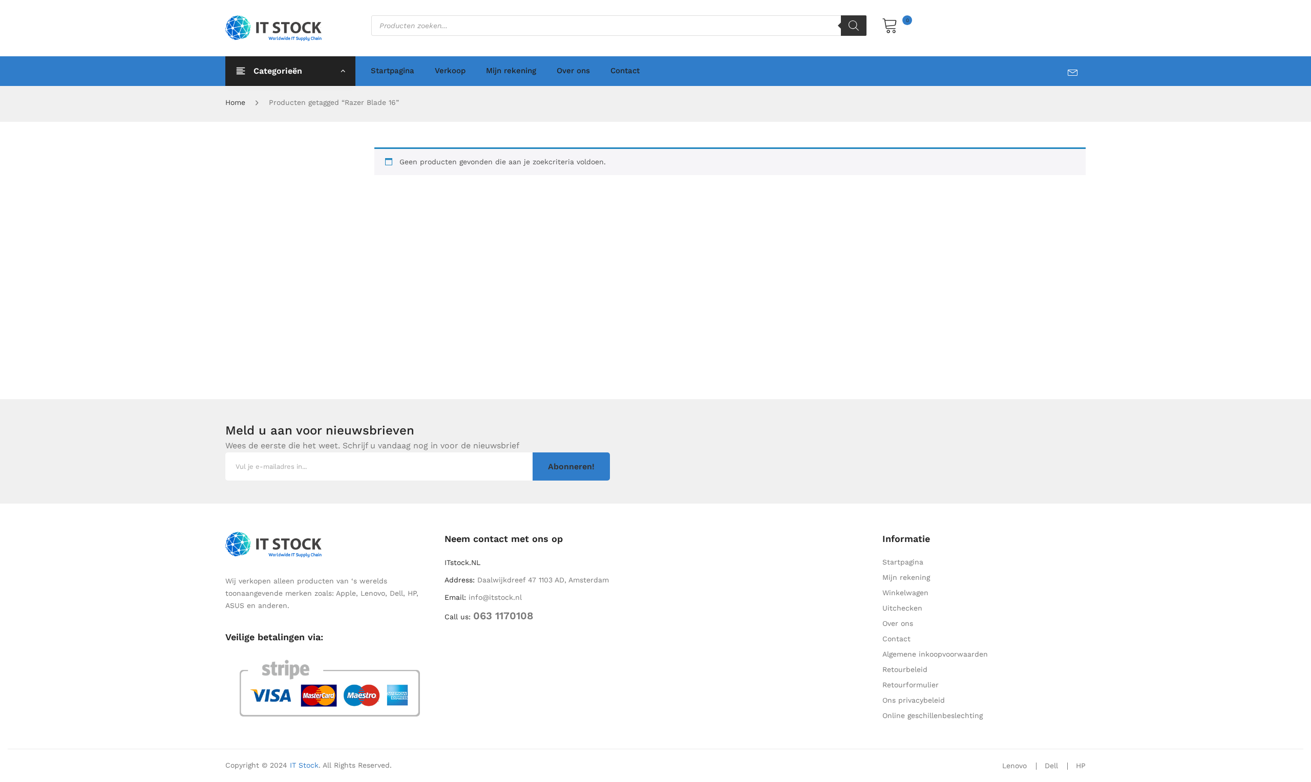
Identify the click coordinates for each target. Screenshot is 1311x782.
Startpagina (392, 70)
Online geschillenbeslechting (932, 715)
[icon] (1077, 70)
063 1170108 (503, 616)
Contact (625, 70)
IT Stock (304, 765)
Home (235, 102)
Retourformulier (910, 685)
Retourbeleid (904, 669)
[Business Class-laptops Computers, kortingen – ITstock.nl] (276, 28)
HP (1081, 766)
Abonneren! (571, 466)
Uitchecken (902, 608)
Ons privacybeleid (913, 700)
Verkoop (450, 70)
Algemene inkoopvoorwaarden (935, 654)
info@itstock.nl (495, 597)
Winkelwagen (905, 593)
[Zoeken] (853, 25)
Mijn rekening (511, 70)
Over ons (573, 70)
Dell (1051, 766)
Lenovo (1014, 766)
